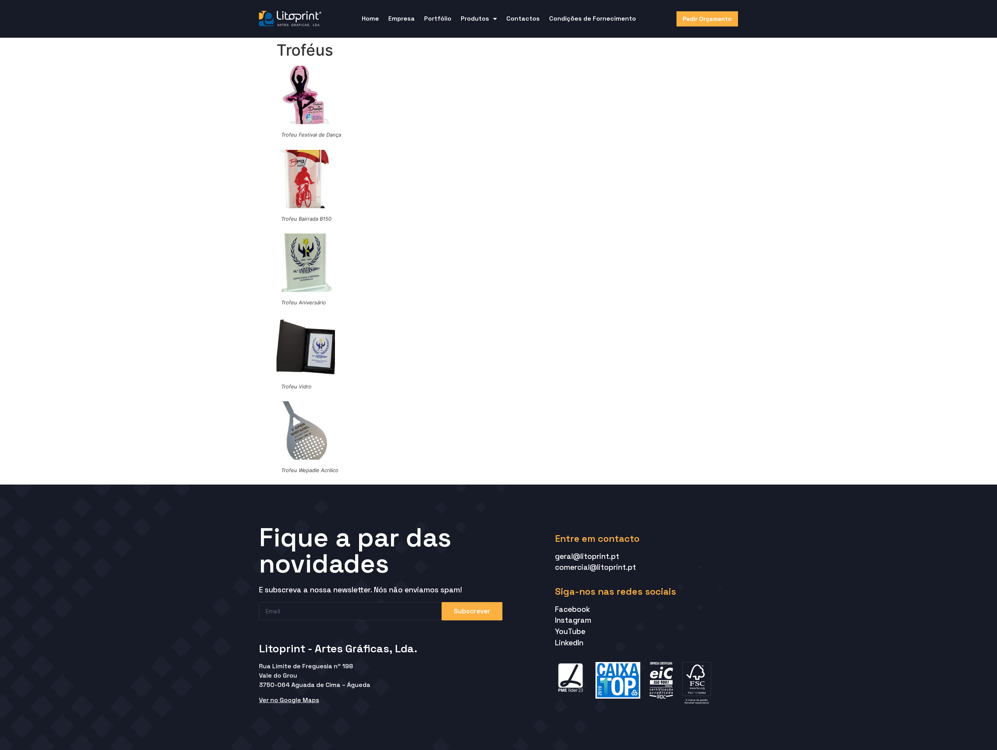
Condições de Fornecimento (592, 18)
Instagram (573, 620)
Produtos (475, 18)
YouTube (570, 631)
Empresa (401, 18)
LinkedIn (569, 643)
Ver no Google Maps (289, 700)
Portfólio (437, 18)
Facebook (572, 609)
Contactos (523, 18)
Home (370, 18)
